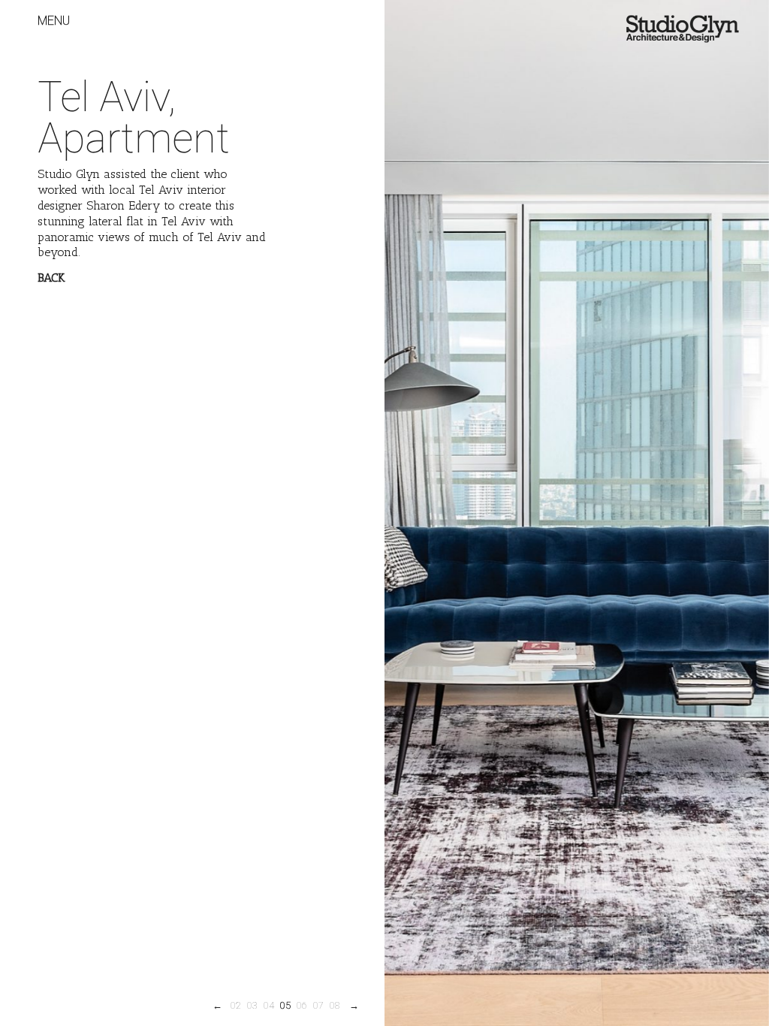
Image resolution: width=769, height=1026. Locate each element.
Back (51, 277)
